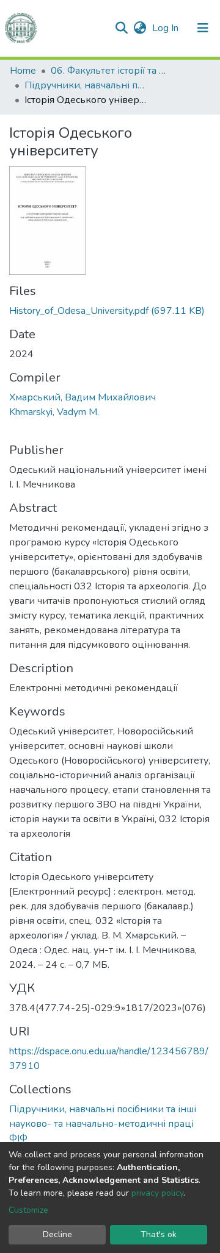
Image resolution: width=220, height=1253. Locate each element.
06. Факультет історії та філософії (112, 70)
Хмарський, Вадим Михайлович (82, 397)
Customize (28, 1210)
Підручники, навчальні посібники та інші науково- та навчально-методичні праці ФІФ (85, 85)
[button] (140, 28)
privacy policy (157, 1193)
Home (23, 70)
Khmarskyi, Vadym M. (54, 412)
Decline (57, 1234)
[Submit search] (121, 28)
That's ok (159, 1234)
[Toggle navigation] (203, 28)
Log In (166, 28)
